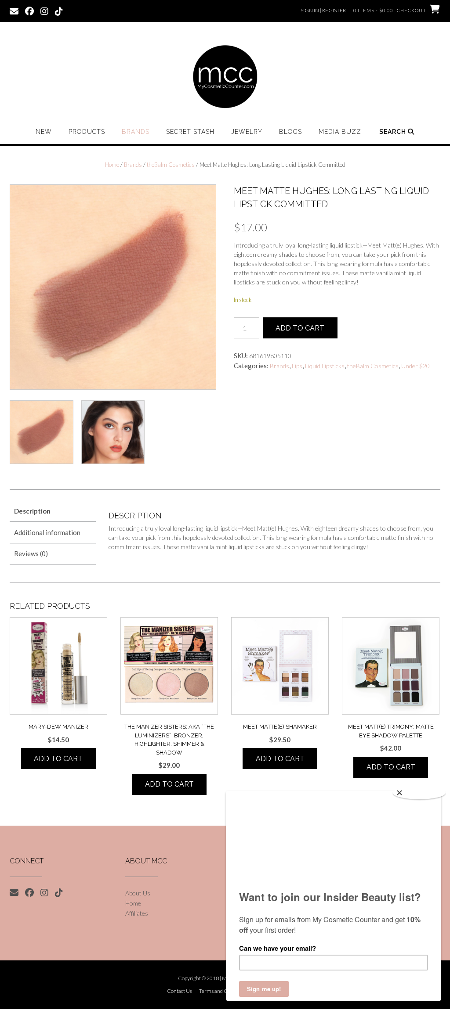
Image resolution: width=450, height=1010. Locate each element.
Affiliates (136, 913)
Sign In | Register (323, 10)
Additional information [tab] (47, 532)
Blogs (290, 131)
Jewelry (246, 131)
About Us (137, 893)
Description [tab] (32, 511)
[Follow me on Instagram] (44, 10)
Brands (135, 131)
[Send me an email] (14, 10)
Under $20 (415, 366)
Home (112, 164)
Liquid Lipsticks (325, 366)
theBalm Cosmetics (171, 164)
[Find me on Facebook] (29, 10)
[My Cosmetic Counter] (225, 77)
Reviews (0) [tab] (31, 553)
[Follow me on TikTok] (59, 10)
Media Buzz (340, 131)
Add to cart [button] (58, 759)
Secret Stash (190, 131)
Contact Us (179, 991)
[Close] (419, 792)
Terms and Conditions (223, 991)
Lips (297, 366)
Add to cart (300, 328)
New (44, 131)
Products (87, 131)
